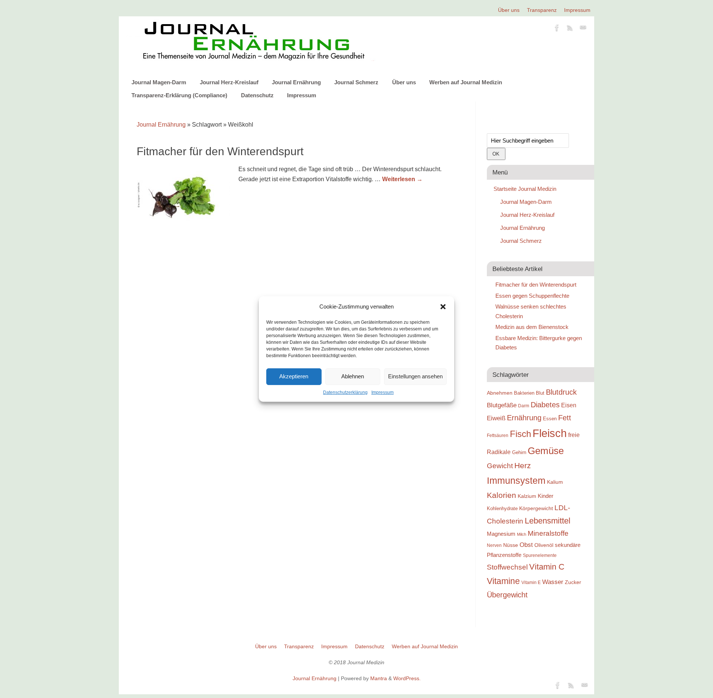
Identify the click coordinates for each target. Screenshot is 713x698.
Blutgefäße (502, 405)
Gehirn (519, 452)
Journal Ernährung (296, 82)
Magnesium (501, 534)
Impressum (382, 392)
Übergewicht (507, 595)
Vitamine (503, 581)
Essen (550, 418)
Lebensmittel (547, 520)
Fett (564, 418)
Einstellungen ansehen (415, 376)
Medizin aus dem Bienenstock (532, 327)
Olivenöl (543, 545)
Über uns (509, 10)
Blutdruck (561, 392)
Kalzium (527, 496)
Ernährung (524, 418)
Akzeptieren (293, 376)
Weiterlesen (402, 179)
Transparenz (542, 10)
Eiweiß (496, 418)
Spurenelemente (540, 555)
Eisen (568, 405)
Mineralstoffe (548, 533)
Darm (523, 405)
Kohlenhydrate (502, 508)
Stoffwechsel (507, 567)
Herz (522, 465)
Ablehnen (352, 376)
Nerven (494, 545)
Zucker (573, 582)
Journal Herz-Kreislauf (229, 82)
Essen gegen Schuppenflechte (532, 296)
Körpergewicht (536, 508)
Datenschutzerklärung (345, 392)
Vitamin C (546, 566)
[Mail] (583, 29)
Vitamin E (531, 582)
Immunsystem (516, 480)
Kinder (545, 496)
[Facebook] (557, 29)
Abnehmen (499, 393)
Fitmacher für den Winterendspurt (220, 151)
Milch (521, 534)
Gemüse (546, 451)
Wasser (552, 582)
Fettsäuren (497, 435)
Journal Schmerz (356, 82)
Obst (526, 544)
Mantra (378, 678)
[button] (443, 306)
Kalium (555, 482)
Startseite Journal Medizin (525, 189)
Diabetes (545, 405)
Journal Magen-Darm (158, 82)
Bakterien (524, 393)
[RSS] (570, 29)
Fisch (520, 434)
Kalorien (501, 495)
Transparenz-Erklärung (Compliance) (179, 95)
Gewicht (500, 466)
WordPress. (407, 678)
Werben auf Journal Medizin (465, 82)
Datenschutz (257, 95)
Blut (540, 393)
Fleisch (550, 433)
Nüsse (510, 545)
